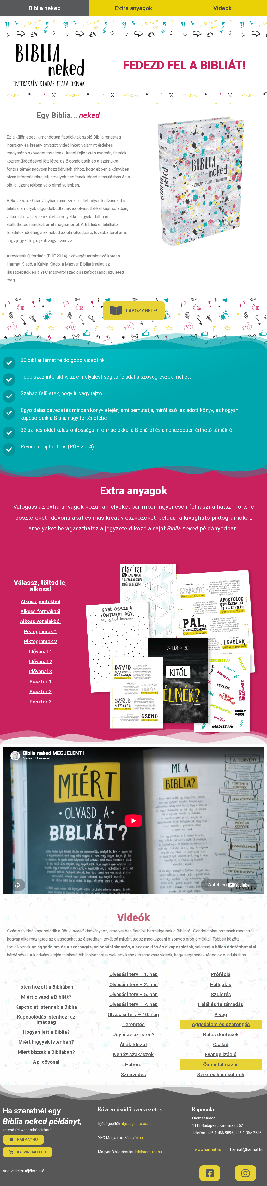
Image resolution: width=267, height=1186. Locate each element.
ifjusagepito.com (136, 1123)
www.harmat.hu (208, 1149)
